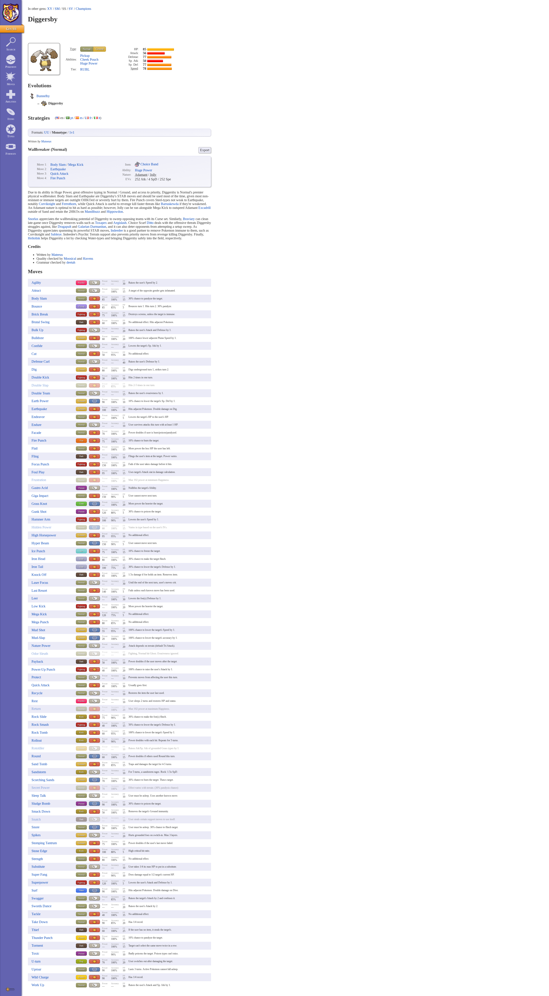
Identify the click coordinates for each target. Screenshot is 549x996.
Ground (100, 49)
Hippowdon (115, 211)
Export (204, 150)
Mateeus (46, 141)
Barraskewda (170, 204)
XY (49, 9)
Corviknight (47, 204)
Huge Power (88, 63)
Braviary (189, 219)
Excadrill (204, 208)
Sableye (56, 234)
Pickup (85, 55)
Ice (81, 551)
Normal (86, 49)
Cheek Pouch (89, 59)
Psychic (81, 283)
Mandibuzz (92, 211)
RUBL (85, 69)
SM (57, 9)
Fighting (81, 314)
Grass (81, 504)
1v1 (71, 132)
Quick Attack (59, 173)
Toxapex (101, 223)
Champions (83, 9)
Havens (88, 258)
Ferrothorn (69, 204)
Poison (81, 488)
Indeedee (117, 230)
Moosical (70, 258)
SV (71, 9)
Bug (81, 961)
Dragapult (64, 226)
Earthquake (58, 169)
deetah (70, 262)
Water (81, 890)
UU (46, 132)
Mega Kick (75, 164)
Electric (81, 938)
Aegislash (120, 223)
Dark (81, 322)
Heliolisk (34, 238)
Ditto (150, 223)
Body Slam (58, 164)
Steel (81, 559)
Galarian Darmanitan (92, 226)
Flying (81, 306)
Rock (81, 717)
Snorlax (33, 219)
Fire (81, 440)
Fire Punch (57, 178)
